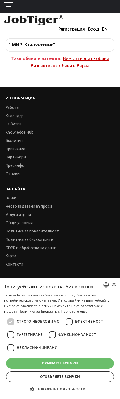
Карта (11, 256)
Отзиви (13, 174)
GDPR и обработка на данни (31, 248)
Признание (15, 149)
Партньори (16, 157)
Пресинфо (15, 165)
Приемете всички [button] (60, 363)
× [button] (114, 285)
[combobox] (106, 285)
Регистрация (71, 28)
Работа (12, 107)
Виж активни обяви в (60, 65)
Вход (93, 28)
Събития (13, 124)
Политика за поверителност (32, 231)
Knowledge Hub (19, 132)
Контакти (14, 264)
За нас (11, 198)
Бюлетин (14, 140)
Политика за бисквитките (29, 239)
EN (104, 28)
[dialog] (60, 338)
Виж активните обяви (86, 58)
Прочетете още (74, 311)
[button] (60, 389)
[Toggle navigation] (8, 6)
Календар (15, 116)
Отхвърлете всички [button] (60, 376)
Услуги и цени (18, 214)
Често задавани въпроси (29, 206)
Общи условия (19, 223)
